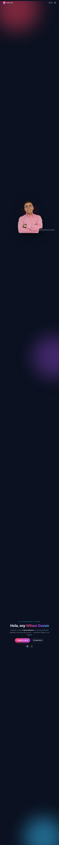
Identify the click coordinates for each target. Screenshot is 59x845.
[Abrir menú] (55, 2)
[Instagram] (31, 646)
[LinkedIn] (27, 646)
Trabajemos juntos (22, 640)
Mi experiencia (37, 640)
